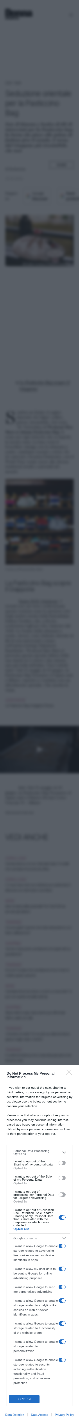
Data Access (39, 1414)
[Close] (70, 1074)
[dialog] (39, 1244)
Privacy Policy (64, 1414)
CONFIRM (24, 1399)
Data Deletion (14, 1414)
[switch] (62, 1163)
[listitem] (39, 1152)
